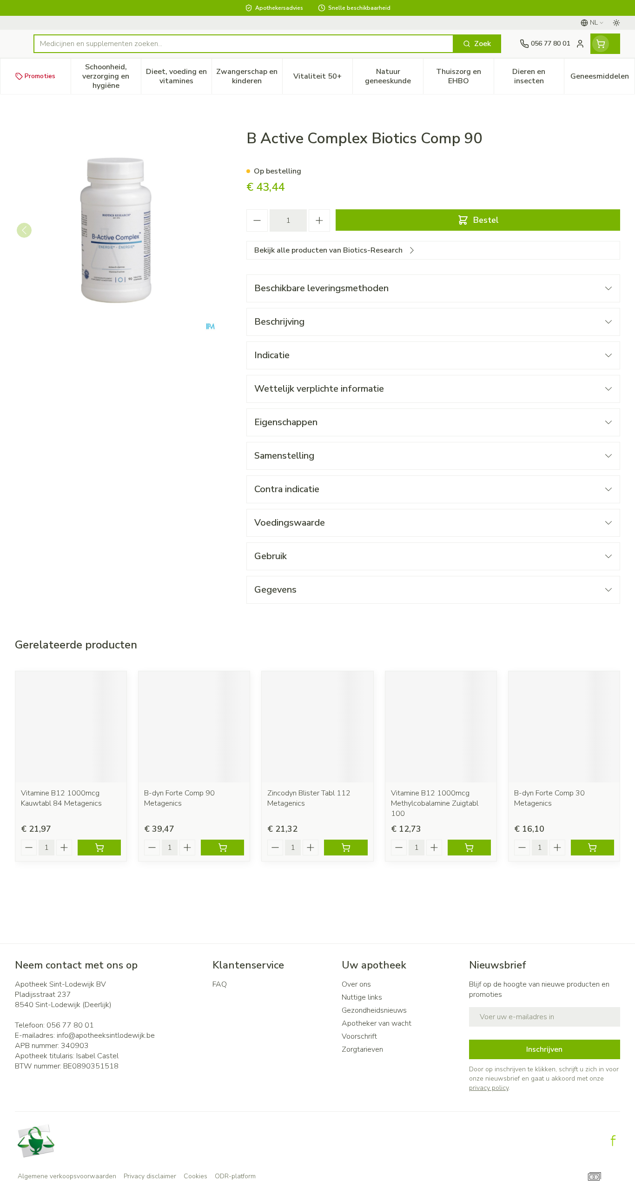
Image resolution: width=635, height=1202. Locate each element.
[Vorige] (24, 230)
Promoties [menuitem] (40, 76)
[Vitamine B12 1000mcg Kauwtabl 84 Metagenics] (70, 726)
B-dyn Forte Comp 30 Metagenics (549, 798)
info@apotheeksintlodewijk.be (106, 1035)
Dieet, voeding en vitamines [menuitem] (179, 76)
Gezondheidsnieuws (374, 1010)
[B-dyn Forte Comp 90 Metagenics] (194, 726)
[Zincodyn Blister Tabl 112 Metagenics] (317, 726)
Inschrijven (544, 1049)
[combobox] (243, 43)
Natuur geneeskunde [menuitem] (394, 76)
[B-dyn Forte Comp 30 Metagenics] (564, 726)
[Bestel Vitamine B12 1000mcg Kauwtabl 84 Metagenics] (99, 847)
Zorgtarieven (362, 1049)
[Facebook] (613, 1141)
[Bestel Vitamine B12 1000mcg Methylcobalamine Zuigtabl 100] (469, 847)
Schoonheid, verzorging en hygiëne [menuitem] (111, 76)
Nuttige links (362, 997)
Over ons (356, 984)
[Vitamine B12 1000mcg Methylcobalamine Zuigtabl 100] (440, 726)
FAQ (219, 984)
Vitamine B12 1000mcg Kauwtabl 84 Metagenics (61, 798)
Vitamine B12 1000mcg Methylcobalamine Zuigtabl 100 (434, 803)
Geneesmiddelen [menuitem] (602, 78)
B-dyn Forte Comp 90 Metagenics (179, 798)
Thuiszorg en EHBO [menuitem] (465, 76)
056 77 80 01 (70, 1025)
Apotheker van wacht (376, 1023)
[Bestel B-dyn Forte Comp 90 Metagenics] (222, 847)
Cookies (195, 1176)
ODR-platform (235, 1176)
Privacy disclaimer (150, 1176)
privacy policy (489, 1087)
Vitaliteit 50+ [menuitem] (322, 78)
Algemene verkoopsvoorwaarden (67, 1176)
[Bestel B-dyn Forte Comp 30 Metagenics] (592, 847)
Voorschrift (359, 1036)
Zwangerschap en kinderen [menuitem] (249, 76)
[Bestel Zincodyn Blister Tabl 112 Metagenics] (345, 847)
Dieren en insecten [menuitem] (538, 76)
